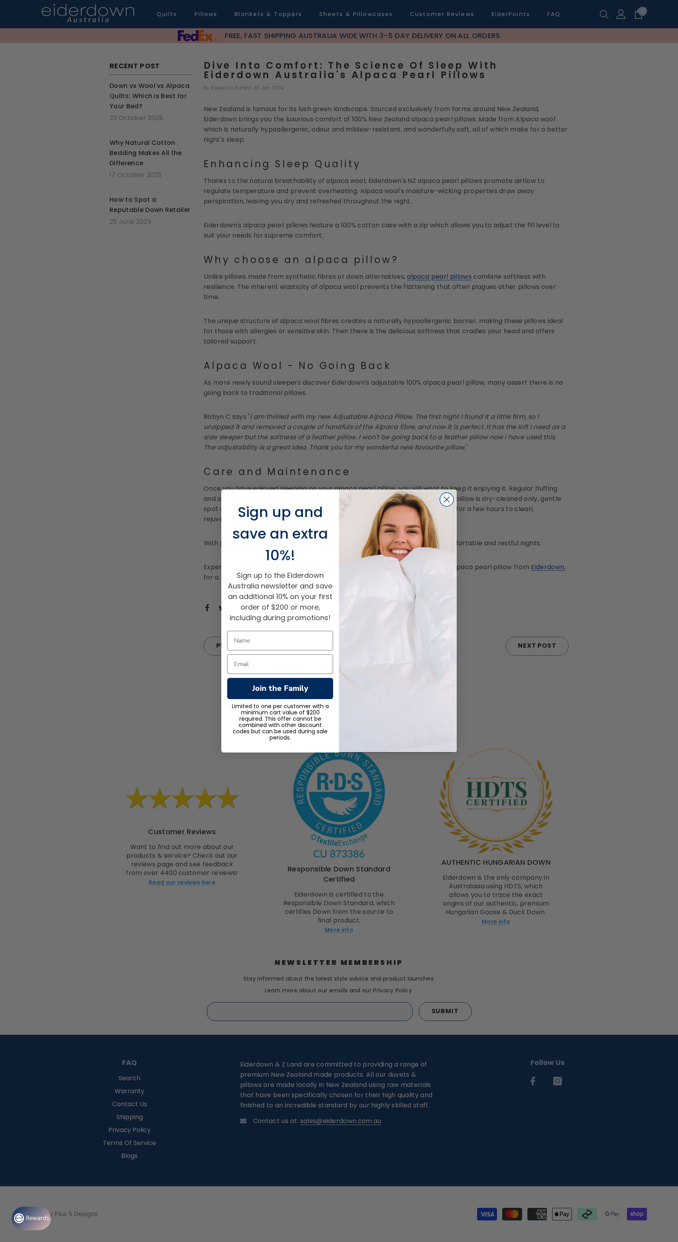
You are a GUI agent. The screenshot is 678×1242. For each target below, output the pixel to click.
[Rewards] (31, 1218)
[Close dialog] (447, 499)
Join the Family (280, 688)
